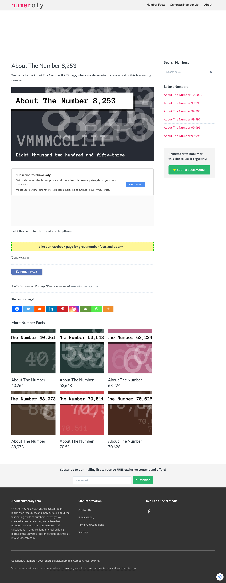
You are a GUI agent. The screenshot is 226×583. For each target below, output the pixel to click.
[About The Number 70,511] (82, 413)
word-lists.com (83, 568)
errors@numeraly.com (84, 286)
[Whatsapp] (96, 309)
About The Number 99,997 (182, 119)
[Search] (211, 72)
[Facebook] (17, 309)
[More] (108, 309)
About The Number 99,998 (182, 111)
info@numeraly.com (23, 538)
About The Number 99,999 (182, 103)
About (208, 4)
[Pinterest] (62, 309)
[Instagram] (74, 309)
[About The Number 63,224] (130, 351)
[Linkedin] (51, 309)
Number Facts (156, 4)
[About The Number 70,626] (130, 413)
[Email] (85, 309)
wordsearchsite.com (61, 568)
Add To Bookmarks (190, 170)
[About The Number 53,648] (82, 351)
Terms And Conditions (91, 524)
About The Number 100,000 (183, 95)
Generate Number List (185, 4)
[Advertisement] (113, 33)
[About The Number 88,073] (33, 413)
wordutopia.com (126, 568)
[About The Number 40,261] (33, 351)
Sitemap (83, 532)
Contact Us (84, 510)
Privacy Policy (86, 517)
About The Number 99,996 (182, 128)
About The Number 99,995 (182, 136)
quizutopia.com (102, 568)
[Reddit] (39, 309)
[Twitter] (28, 309)
